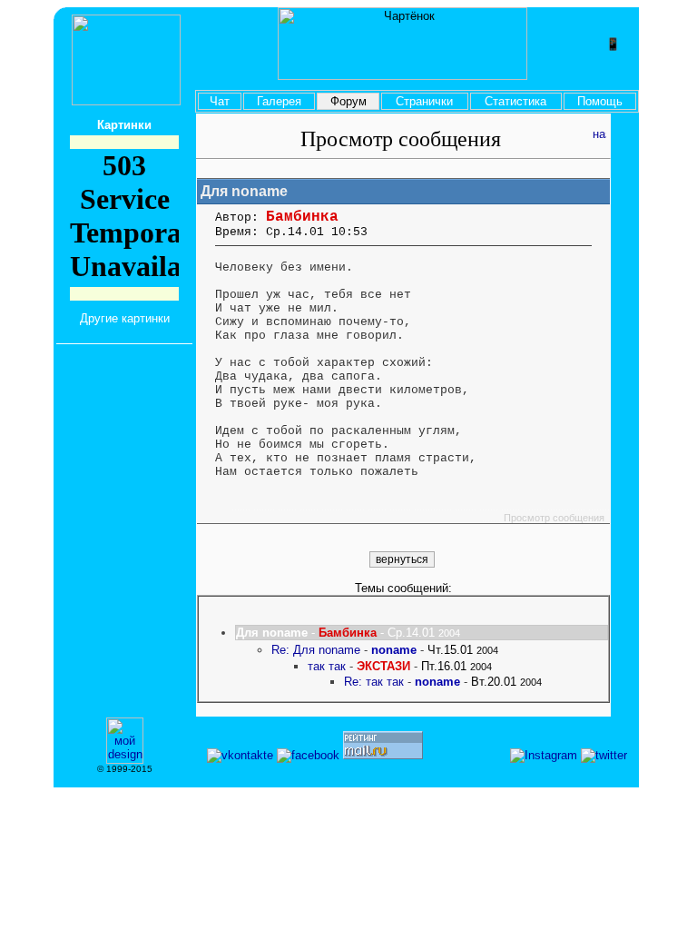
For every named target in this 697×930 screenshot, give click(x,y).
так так (327, 666)
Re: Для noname (315, 650)
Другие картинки (125, 318)
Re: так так (374, 681)
